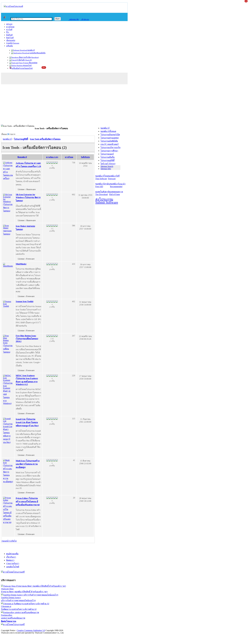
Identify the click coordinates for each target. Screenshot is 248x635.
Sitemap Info (105, 169)
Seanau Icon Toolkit (24, 301)
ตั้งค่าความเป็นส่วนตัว (11, 628)
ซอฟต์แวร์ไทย (101, 177)
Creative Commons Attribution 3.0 (31, 630)
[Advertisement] (124, 105)
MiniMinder (21, 264)
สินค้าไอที (10, 38)
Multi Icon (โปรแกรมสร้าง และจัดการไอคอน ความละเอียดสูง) (28, 464)
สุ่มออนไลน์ (27, 65)
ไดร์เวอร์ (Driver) (107, 164)
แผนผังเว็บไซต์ (12, 567)
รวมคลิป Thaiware (12, 43)
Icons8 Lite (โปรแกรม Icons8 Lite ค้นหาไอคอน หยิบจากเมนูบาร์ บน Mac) (27, 422)
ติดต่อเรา (10, 560)
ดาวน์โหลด (10, 27)
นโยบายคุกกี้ (53, 628)
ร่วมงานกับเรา (12, 563)
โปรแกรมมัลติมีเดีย (109, 141)
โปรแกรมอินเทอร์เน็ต (110, 134)
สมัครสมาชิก (73, 19)
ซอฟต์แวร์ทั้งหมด (108, 131)
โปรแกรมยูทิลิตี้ (107, 160)
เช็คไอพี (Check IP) (25, 60)
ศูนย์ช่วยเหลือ (12, 554)
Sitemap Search (106, 166)
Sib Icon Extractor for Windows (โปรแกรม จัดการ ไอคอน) (28, 197)
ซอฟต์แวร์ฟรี (114, 177)
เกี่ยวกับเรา (11, 557)
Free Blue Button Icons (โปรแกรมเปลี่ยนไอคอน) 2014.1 (27, 338)
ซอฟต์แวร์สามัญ (102, 185)
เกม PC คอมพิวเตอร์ (109, 144)
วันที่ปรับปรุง (85, 157)
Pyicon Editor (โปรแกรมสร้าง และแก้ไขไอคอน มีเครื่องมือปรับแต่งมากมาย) (28, 501)
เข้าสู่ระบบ (84, 19)
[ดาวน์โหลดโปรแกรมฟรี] (13, 6)
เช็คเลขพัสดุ (32, 63)
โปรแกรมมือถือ (107, 157)
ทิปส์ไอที (9, 35)
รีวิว (7, 32)
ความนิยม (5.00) (52, 157)
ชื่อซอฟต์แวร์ (22, 157)
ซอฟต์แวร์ (31, 50)
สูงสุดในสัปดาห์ (102, 193)
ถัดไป (14, 541)
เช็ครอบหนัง (10, 40)
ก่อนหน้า (6, 541)
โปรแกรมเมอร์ (107, 154)
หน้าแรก (9, 24)
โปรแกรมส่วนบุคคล (109, 138)
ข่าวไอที (9, 30)
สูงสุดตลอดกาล (116, 193)
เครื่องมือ (9, 46)
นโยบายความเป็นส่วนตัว (34, 628)
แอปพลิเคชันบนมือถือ (37, 53)
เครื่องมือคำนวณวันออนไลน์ (22, 68)
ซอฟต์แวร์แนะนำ (118, 185)
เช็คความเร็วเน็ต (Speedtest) (28, 57)
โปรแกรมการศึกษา (109, 151)
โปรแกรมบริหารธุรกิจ (110, 147)
